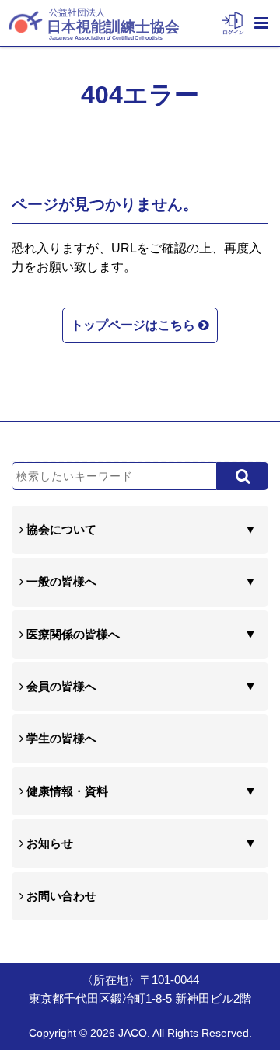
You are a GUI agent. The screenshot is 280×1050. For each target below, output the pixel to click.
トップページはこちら (134, 325)
